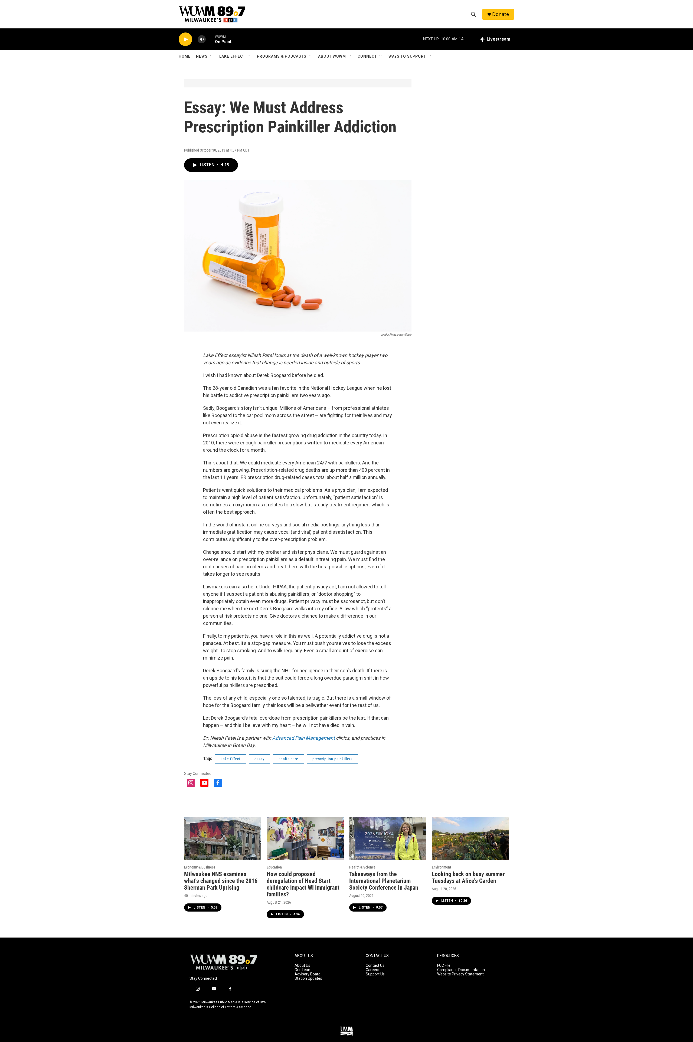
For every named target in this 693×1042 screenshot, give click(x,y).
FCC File (443, 966)
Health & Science (362, 867)
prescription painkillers (332, 759)
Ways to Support (407, 56)
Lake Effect (232, 56)
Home (185, 56)
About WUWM (332, 56)
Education (274, 867)
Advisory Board (308, 974)
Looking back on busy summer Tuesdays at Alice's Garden (468, 877)
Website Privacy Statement (460, 974)
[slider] (210, 39)
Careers (372, 970)
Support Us (375, 974)
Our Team (303, 970)
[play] (185, 39)
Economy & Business (199, 867)
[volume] (201, 39)
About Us (302, 966)
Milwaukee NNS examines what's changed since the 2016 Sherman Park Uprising (220, 881)
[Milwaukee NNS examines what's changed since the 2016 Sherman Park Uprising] (222, 838)
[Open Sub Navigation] (212, 56)
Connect (367, 56)
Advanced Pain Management (304, 738)
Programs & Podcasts (281, 56)
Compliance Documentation (461, 970)
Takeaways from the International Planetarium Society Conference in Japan (383, 881)
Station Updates (308, 979)
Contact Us (375, 966)
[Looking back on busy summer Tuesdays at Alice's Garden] (470, 838)
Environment (441, 867)
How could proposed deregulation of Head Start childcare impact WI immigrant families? (303, 884)
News (202, 56)
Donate (500, 14)
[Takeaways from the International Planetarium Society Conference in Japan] (387, 838)
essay (259, 759)
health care (288, 759)
